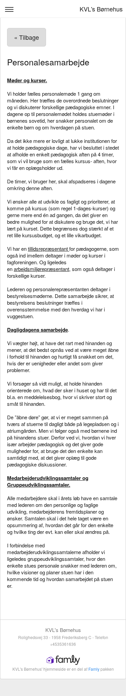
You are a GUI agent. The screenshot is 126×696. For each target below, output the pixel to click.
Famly (93, 669)
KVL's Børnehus (101, 8)
